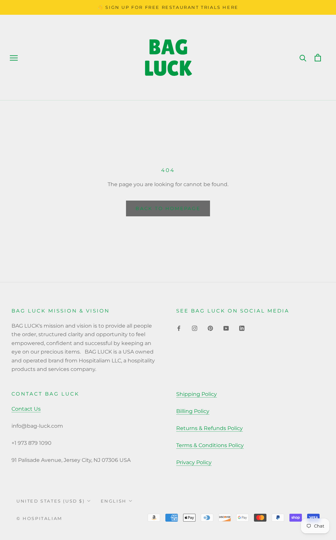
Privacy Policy (194, 462)
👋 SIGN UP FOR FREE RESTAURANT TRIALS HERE (168, 7)
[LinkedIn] (241, 328)
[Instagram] (194, 328)
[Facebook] (178, 328)
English (114, 501)
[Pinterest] (210, 328)
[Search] (303, 57)
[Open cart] (318, 57)
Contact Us (26, 409)
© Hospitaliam (39, 518)
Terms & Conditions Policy (210, 445)
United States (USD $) (50, 501)
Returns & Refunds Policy (209, 428)
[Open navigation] (14, 57)
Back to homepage (168, 208)
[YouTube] (226, 328)
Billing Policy (192, 411)
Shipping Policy (196, 394)
